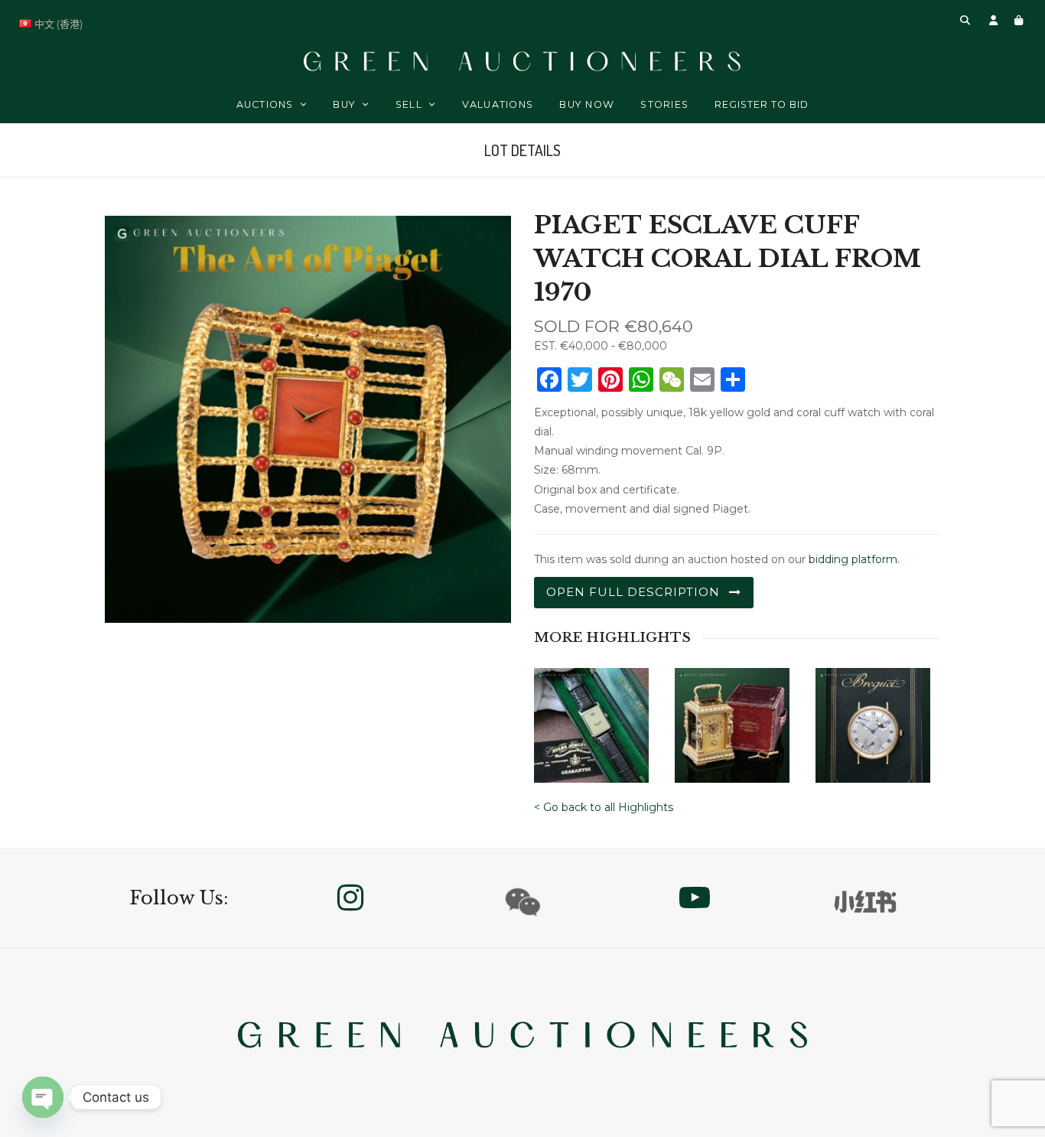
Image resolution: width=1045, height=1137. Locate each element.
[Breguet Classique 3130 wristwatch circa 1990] (872, 720)
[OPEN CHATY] (42, 1097)
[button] (965, 20)
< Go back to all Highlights (603, 807)
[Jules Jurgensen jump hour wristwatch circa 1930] (591, 720)
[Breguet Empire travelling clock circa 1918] (732, 720)
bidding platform (853, 559)
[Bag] (1018, 20)
